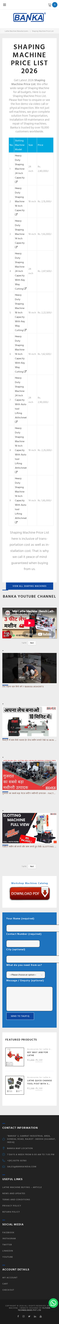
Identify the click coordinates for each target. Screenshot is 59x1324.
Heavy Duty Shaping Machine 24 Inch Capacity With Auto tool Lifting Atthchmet (21, 398)
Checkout (8, 1290)
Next (32, 643)
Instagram (9, 1238)
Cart (5, 1284)
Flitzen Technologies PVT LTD (34, 1309)
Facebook (8, 1232)
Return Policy (11, 1212)
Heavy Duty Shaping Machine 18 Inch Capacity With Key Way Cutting (20, 312)
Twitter (7, 1244)
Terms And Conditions (16, 1199)
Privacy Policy (11, 1206)
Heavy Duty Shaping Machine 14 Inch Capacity (20, 232)
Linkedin (7, 1251)
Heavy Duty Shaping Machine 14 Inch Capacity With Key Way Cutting (20, 354)
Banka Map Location (20, 1148)
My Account (9, 1277)
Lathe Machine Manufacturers (16, 31)
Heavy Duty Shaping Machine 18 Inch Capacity (20, 199)
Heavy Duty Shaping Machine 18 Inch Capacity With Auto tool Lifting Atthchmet (21, 448)
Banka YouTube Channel (29, 596)
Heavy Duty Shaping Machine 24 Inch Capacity (20, 167)
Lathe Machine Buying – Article (22, 1187)
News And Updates (13, 1193)
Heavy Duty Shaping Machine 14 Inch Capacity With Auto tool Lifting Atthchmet (21, 498)
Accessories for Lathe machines (42, 1049)
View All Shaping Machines (30, 586)
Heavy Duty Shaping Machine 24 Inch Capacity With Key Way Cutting (20, 271)
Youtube (7, 1257)
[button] (53, 1303)
